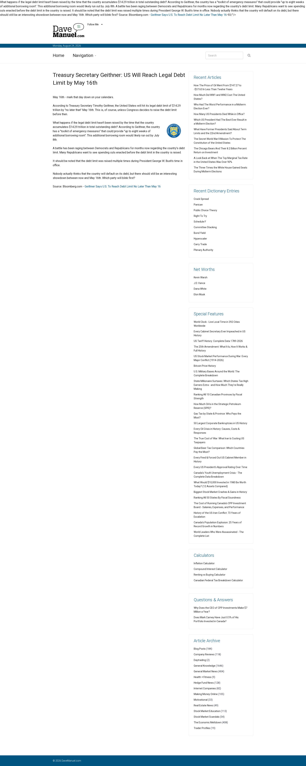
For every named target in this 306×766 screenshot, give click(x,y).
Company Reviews (204, 654)
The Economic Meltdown (207, 722)
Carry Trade (200, 244)
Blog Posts (200, 648)
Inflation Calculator (204, 563)
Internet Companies (205, 688)
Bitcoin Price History (205, 365)
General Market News (206, 671)
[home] (69, 31)
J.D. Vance (199, 283)
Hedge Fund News (204, 682)
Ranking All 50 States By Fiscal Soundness (217, 497)
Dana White (200, 288)
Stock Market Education (207, 711)
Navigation (83, 55)
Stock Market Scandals (206, 716)
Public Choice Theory (205, 210)
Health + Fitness (202, 677)
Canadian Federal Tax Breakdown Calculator (218, 580)
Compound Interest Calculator (210, 569)
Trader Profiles (202, 728)
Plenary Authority (203, 250)
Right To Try (200, 216)
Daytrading (200, 660)
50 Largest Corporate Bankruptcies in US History (220, 423)
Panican (198, 204)
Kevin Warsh (200, 277)
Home (58, 55)
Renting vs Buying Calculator (209, 574)
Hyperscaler (200, 238)
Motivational (201, 699)
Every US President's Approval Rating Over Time (220, 467)
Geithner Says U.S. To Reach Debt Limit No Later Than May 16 (189, 14)
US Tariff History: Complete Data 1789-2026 (218, 341)
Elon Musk (199, 294)
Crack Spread (201, 199)
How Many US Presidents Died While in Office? (219, 114)
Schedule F (200, 221)
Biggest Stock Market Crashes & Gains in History (220, 492)
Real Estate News (203, 705)
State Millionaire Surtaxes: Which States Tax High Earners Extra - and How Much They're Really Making (221, 385)
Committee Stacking (205, 227)
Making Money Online (206, 694)
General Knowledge (204, 665)
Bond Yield (200, 233)
